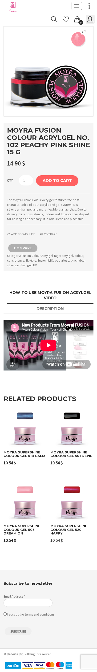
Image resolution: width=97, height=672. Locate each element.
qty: (10, 180)
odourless (62, 260)
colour (79, 256)
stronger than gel (19, 265)
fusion (42, 260)
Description (50, 308)
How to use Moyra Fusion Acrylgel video (50, 295)
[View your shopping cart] (77, 18)
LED (50, 260)
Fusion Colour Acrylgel (37, 256)
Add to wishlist (22, 234)
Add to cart (57, 180)
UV (35, 265)
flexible (31, 260)
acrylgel (67, 256)
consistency (15, 260)
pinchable (78, 260)
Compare (50, 234)
